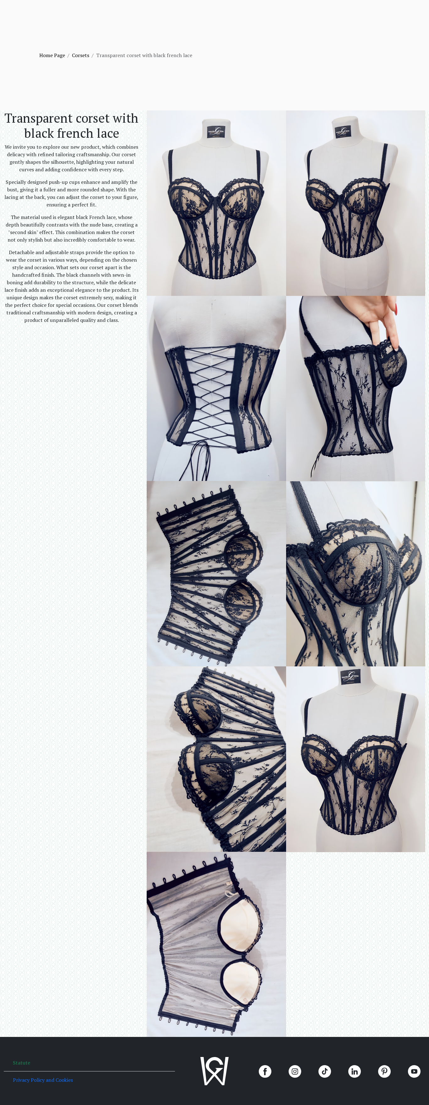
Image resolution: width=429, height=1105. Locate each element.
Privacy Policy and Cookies (43, 1079)
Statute (21, 1062)
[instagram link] (295, 1073)
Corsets (80, 55)
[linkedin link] (354, 1073)
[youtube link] (414, 1073)
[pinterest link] (384, 1073)
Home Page (52, 55)
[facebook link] (265, 1073)
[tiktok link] (325, 1073)
